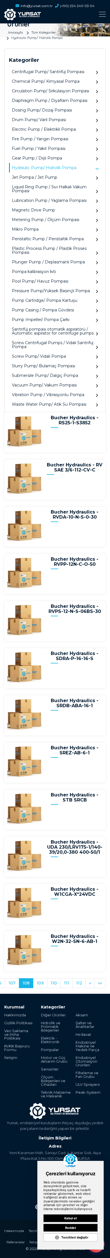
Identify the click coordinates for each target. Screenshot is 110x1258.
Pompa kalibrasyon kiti (34, 271)
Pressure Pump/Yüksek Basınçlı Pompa (51, 290)
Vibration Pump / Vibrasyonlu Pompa (48, 394)
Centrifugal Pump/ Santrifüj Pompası (48, 71)
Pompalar (71, 32)
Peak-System (88, 1092)
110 (54, 983)
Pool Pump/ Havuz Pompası (40, 281)
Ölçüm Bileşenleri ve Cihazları (53, 1080)
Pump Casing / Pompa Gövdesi (43, 310)
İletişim (10, 1058)
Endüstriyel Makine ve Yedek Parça (87, 1046)
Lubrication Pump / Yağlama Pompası (49, 200)
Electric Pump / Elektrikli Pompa (44, 129)
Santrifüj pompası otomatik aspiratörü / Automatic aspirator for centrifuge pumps (53, 331)
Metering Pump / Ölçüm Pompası (45, 219)
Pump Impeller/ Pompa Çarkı (40, 319)
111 (66, 983)
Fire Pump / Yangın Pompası (40, 138)
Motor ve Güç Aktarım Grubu (54, 1059)
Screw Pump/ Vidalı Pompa (39, 356)
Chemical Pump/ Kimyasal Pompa (46, 81)
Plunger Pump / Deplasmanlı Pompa (48, 262)
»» (100, 983)
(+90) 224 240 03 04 (77, 6)
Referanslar (15, 1242)
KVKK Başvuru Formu (17, 1048)
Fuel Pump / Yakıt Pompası (38, 148)
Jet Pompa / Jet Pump (34, 177)
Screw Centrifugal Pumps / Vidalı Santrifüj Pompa (52, 344)
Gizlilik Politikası (18, 1023)
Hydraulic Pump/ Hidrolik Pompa (37, 38)
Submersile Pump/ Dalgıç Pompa (45, 375)
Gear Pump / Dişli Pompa (37, 158)
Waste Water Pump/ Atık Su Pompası (49, 404)
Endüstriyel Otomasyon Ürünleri (86, 1061)
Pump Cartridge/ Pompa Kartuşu (44, 300)
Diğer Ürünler (53, 1015)
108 (26, 983)
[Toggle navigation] (55, 14)
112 (79, 983)
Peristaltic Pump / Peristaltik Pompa (48, 238)
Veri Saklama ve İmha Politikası (16, 1034)
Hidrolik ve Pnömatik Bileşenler (50, 1026)
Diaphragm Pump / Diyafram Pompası (49, 100)
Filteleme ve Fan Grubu (87, 1074)
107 (12, 983)
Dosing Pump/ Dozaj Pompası (42, 110)
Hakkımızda (15, 1015)
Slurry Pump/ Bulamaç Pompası (43, 365)
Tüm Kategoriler (43, 32)
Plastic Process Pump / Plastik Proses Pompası (49, 250)
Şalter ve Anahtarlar (85, 1024)
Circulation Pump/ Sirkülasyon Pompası (50, 90)
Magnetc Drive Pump (33, 210)
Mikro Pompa (25, 229)
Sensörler (50, 1069)
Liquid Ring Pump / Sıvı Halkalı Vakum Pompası (49, 188)
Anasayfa (15, 32)
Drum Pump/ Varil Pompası (39, 119)
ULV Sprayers (88, 1084)
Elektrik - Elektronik (50, 1040)
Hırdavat (83, 1034)
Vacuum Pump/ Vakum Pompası (44, 385)
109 (40, 983)
